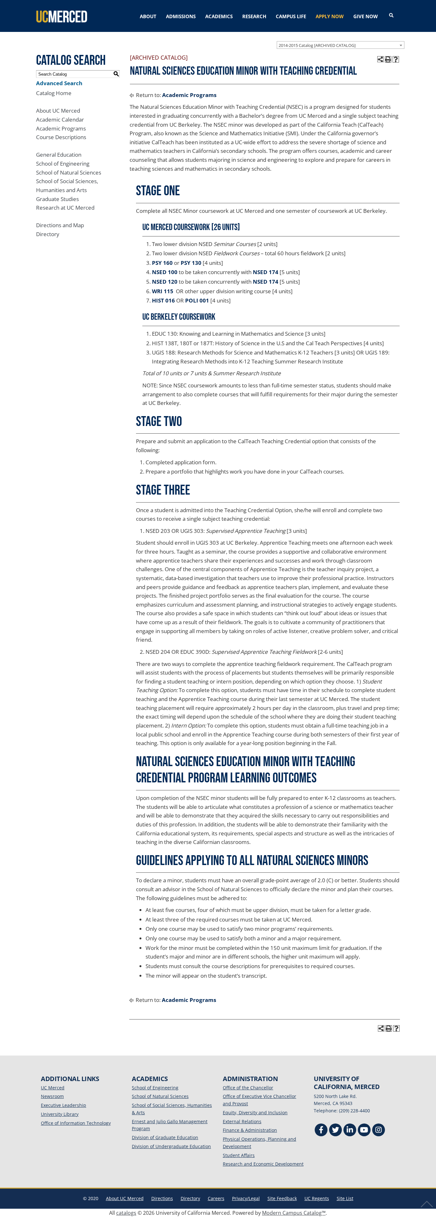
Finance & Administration (250, 1130)
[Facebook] (321, 1131)
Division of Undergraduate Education (171, 1146)
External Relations (242, 1121)
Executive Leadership (63, 1105)
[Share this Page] (380, 59)
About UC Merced (58, 110)
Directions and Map (60, 225)
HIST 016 (163, 300)
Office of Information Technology (76, 1123)
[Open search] (391, 16)
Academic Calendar (60, 119)
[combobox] (340, 45)
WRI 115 (162, 291)
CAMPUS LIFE (291, 16)
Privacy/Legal (246, 1198)
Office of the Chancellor (248, 1088)
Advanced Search (59, 83)
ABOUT (148, 16)
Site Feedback (282, 1198)
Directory (47, 234)
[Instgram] (378, 1131)
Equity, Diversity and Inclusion (255, 1112)
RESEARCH (254, 16)
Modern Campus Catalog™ (294, 1212)
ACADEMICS (219, 16)
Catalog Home (53, 93)
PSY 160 (162, 262)
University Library (60, 1114)
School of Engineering (62, 163)
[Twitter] (335, 1131)
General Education (58, 154)
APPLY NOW (330, 16)
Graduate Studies (57, 199)
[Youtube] (364, 1131)
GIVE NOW (365, 16)
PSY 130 (191, 262)
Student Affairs (239, 1155)
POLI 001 (197, 300)
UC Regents (316, 1198)
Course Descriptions (61, 137)
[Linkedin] (349, 1131)
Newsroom (52, 1096)
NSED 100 (164, 272)
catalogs (126, 1212)
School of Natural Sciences (68, 172)
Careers (216, 1198)
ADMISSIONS (181, 16)
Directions (162, 1198)
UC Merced (52, 1088)
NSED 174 (265, 272)
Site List (345, 1198)
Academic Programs (61, 128)
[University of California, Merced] (61, 16)
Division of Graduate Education (165, 1137)
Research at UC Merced (65, 207)
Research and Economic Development (263, 1164)
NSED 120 (164, 281)
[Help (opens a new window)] (396, 59)
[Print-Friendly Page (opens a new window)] (388, 59)
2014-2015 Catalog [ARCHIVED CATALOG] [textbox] (317, 45)
